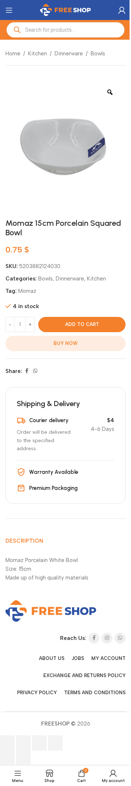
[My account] (122, 10)
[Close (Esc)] (55, 743)
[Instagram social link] (107, 638)
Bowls (98, 53)
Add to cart (82, 324)
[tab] (24, 541)
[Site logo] (65, 9)
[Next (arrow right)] (23, 758)
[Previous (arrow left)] (7, 758)
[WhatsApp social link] (35, 371)
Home (12, 53)
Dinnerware (69, 53)
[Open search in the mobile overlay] (65, 30)
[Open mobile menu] (9, 10)
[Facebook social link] (26, 371)
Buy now (65, 343)
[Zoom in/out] (7, 743)
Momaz (27, 291)
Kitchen (37, 53)
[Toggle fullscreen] (23, 743)
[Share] (39, 743)
